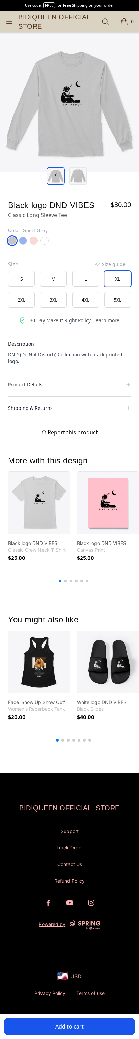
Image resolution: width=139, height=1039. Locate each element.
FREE (49, 5)
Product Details (25, 384)
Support (70, 831)
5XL (117, 299)
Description (21, 343)
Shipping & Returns (30, 408)
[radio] (21, 279)
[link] (39, 503)
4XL (85, 299)
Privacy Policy (49, 993)
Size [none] (13, 264)
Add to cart (69, 1026)
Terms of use (90, 993)
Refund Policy (69, 881)
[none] (110, 264)
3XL (53, 299)
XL (117, 278)
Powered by (52, 924)
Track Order (69, 847)
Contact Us (69, 864)
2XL (21, 299)
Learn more (106, 320)
